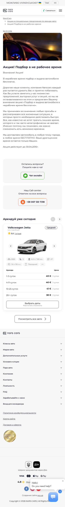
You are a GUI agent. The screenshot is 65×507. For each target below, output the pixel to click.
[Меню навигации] (60, 11)
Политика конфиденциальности (19, 413)
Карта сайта (9, 419)
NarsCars (7, 18)
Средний (51, 227)
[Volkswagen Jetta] (32, 246)
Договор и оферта (12, 425)
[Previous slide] (10, 246)
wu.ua (40, 495)
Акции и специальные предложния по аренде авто (31, 21)
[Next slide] (59, 219)
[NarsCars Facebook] (26, 489)
